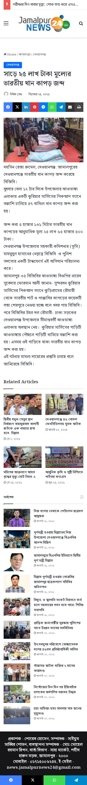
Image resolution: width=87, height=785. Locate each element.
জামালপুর (24, 54)
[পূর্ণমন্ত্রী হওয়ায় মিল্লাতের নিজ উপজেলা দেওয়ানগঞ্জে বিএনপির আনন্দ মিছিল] (17, 539)
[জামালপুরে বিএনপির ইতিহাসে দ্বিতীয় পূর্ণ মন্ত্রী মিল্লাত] (17, 562)
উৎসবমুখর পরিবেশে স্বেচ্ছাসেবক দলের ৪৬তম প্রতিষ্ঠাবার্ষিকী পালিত (56, 647)
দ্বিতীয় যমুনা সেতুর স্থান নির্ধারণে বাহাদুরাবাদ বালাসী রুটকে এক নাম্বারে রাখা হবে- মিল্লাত (21, 426)
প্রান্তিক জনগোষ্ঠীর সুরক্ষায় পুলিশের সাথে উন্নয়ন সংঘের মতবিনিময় (57, 626)
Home (11, 54)
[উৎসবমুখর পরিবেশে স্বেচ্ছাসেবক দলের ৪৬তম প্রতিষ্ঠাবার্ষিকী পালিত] (17, 651)
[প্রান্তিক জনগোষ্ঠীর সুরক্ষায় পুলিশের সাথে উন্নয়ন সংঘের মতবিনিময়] (17, 630)
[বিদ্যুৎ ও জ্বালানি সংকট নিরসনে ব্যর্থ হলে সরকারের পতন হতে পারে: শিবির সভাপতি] (17, 607)
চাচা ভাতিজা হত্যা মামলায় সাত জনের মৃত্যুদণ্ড (57, 711)
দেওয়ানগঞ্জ (39, 54)
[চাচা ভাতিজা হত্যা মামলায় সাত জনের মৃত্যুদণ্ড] (17, 715)
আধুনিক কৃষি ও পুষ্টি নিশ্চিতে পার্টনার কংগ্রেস (64, 475)
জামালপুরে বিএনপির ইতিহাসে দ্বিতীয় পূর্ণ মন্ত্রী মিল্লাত (57, 558)
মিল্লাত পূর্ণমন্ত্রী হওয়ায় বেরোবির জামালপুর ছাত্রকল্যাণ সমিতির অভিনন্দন (54, 582)
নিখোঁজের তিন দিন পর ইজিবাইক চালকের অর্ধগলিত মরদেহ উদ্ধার (55, 690)
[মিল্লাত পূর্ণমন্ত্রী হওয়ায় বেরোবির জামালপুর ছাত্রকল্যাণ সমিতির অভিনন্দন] (17, 584)
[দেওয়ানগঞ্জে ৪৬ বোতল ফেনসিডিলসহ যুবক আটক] (64, 404)
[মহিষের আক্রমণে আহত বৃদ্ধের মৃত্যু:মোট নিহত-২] (23, 457)
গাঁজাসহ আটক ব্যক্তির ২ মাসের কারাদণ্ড (54, 668)
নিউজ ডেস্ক (16, 94)
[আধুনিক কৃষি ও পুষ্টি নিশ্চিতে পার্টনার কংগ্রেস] (64, 457)
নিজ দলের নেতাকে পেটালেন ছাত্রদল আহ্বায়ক (58, 514)
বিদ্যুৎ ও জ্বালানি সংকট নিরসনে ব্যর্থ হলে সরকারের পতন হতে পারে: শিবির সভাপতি (58, 605)
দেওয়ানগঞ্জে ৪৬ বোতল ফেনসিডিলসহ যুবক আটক (63, 422)
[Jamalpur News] (43, 23)
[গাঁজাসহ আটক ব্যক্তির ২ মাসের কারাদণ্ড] (17, 672)
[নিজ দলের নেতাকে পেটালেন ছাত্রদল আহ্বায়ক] (17, 518)
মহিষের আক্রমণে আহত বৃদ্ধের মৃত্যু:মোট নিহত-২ (19, 475)
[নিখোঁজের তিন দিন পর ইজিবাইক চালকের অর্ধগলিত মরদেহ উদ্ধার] (17, 694)
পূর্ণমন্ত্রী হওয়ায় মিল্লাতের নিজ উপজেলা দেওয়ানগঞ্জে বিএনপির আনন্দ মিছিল (55, 537)
